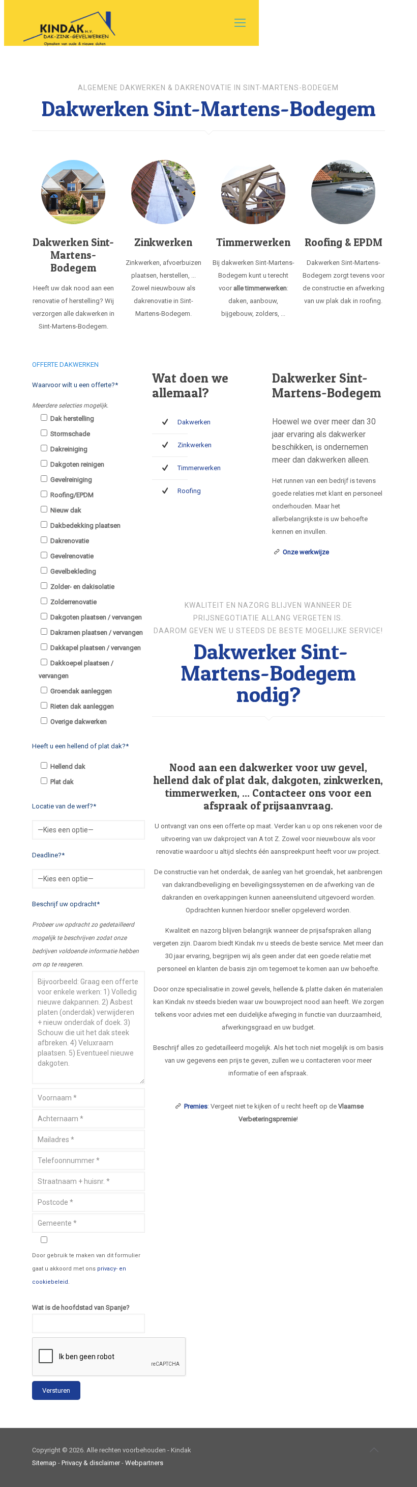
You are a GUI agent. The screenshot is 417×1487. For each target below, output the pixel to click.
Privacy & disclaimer (91, 1463)
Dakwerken (194, 422)
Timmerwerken (199, 468)
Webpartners (144, 1463)
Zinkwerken (194, 445)
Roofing (189, 491)
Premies (195, 1106)
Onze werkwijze (306, 552)
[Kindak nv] (68, 23)
